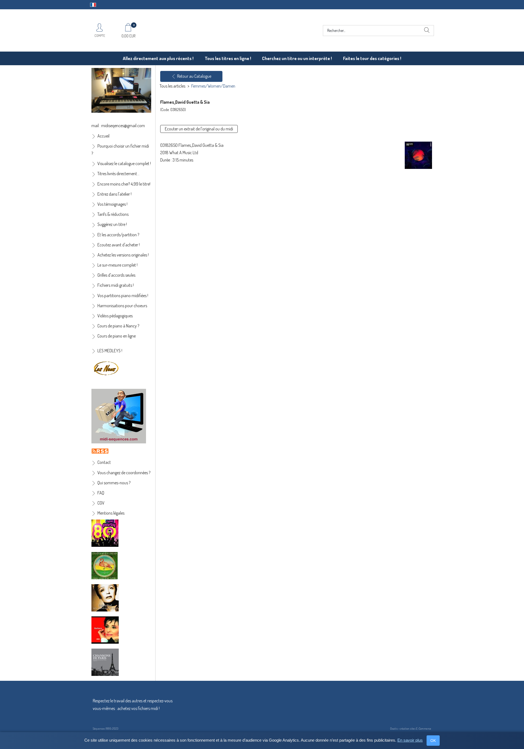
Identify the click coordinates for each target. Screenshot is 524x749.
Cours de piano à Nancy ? (118, 326)
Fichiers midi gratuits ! (115, 285)
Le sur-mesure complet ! (117, 265)
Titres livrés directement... (118, 173)
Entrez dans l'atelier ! (114, 194)
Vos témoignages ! (112, 204)
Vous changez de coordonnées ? (123, 472)
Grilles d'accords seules (116, 275)
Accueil (103, 136)
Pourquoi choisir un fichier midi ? (120, 149)
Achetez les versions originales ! (123, 255)
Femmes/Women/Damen (213, 86)
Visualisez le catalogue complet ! (124, 163)
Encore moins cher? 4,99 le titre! (123, 184)
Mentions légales (110, 513)
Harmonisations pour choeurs (122, 305)
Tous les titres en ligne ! (228, 58)
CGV (101, 503)
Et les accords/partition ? (118, 234)
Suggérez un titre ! (112, 224)
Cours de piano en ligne (116, 336)
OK (433, 740)
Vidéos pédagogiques (115, 315)
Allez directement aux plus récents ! (158, 58)
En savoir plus (410, 740)
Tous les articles (172, 86)
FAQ (100, 493)
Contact (104, 462)
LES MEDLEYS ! (109, 350)
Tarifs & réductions (113, 214)
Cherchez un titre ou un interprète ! (297, 58)
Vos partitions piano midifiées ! (122, 295)
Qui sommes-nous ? (113, 482)
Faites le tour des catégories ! (372, 58)
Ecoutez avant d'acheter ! (118, 244)
